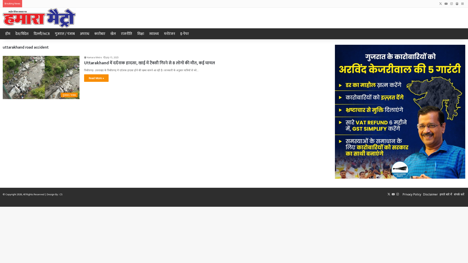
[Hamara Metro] (39, 18)
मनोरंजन (169, 34)
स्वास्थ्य (154, 34)
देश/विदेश (22, 34)
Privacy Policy (412, 194)
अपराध (84, 34)
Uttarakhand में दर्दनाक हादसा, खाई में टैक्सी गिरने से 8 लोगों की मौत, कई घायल (149, 63)
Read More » (96, 78)
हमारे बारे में (446, 194)
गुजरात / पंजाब (65, 34)
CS (61, 194)
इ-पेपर (184, 34)
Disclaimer (430, 194)
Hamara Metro (94, 57)
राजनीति (126, 34)
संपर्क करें (459, 194)
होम (7, 34)
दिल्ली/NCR (42, 34)
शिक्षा (140, 34)
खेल (113, 34)
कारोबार (99, 34)
